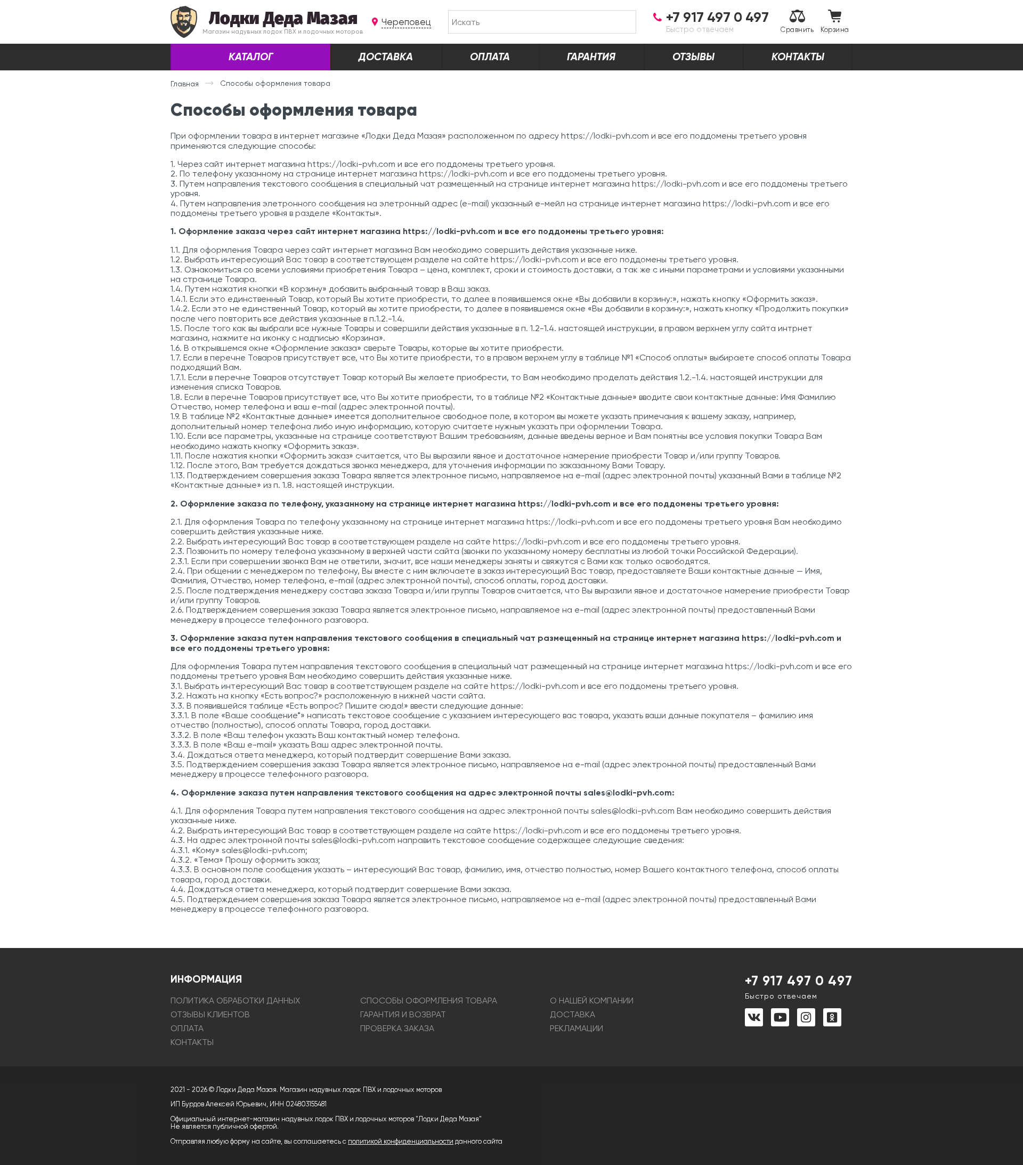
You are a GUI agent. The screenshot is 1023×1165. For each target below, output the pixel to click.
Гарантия (591, 57)
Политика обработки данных (235, 1000)
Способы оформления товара (428, 1000)
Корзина (835, 30)
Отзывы (693, 57)
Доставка (386, 57)
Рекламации (576, 1028)
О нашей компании (592, 1000)
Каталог (251, 57)
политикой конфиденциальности (400, 1141)
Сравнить (797, 30)
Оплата (490, 57)
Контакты (798, 57)
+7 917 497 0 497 (798, 986)
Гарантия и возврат (403, 1014)
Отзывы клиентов (210, 1014)
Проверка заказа (397, 1028)
